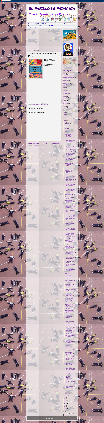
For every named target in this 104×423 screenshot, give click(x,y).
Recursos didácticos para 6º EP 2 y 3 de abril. (70, 364)
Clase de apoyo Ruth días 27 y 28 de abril (70, 198)
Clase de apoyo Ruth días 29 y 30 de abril (70, 161)
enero (66, 395)
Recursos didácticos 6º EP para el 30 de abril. (70, 141)
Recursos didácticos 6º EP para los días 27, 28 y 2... (70, 192)
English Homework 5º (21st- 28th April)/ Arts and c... (70, 241)
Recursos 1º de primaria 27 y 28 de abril (70, 175)
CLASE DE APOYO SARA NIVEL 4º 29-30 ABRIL (70, 156)
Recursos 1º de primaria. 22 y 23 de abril (70, 224)
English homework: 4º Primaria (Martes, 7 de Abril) (69, 311)
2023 (65, 117)
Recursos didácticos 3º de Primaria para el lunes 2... (70, 182)
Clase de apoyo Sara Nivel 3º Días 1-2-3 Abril (70, 389)
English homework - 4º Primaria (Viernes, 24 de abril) (70, 201)
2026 (65, 112)
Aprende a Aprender (52, 23)
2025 (65, 114)
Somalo (64, 102)
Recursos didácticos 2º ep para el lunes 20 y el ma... (70, 250)
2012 (65, 408)
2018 (65, 398)
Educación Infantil (41, 23)
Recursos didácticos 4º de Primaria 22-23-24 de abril (70, 226)
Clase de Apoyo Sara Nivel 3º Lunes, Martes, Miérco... (70, 338)
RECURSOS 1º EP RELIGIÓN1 (68, 317)
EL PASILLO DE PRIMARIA (52, 8)
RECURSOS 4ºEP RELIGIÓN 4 (68, 377)
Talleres (64, 106)
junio (66, 129)
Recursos (64, 99)
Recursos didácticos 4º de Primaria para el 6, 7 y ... (70, 328)
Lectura (64, 90)
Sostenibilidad (65, 103)
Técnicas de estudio (32, 25)
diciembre (67, 123)
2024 (65, 115)
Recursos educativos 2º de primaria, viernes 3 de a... (70, 356)
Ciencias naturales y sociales (68, 77)
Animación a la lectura (51, 25)
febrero (66, 393)
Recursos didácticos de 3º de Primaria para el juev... (70, 366)
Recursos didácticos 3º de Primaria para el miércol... (70, 292)
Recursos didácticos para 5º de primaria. (70, 361)
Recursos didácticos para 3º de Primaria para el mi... (70, 149)
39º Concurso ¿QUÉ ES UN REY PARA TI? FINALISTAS (70, 135)
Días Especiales (66, 81)
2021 (65, 120)
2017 (65, 400)
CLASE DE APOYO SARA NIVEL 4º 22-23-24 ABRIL (70, 232)
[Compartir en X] (44, 103)
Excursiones (65, 86)
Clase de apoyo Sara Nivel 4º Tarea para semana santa (70, 298)
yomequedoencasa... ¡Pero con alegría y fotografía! (70, 350)
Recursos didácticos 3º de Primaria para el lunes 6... (70, 319)
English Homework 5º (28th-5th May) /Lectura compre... (70, 164)
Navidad (64, 94)
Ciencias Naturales (66, 74)
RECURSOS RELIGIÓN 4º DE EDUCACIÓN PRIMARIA (70, 307)
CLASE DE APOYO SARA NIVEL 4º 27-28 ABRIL (70, 187)
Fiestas (64, 87)
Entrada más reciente (33, 143)
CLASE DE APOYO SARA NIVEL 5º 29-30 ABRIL (70, 154)
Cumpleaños (65, 80)
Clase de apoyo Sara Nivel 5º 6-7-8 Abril (70, 333)
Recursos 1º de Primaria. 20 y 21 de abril (70, 253)
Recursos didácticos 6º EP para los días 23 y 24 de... (70, 216)
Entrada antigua (56, 143)
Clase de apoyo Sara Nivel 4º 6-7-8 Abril (70, 336)
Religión (64, 100)
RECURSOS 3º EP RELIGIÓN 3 (68, 314)
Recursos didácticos (36, 104)
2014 (65, 405)
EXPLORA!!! (67, 345)
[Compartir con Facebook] (45, 103)
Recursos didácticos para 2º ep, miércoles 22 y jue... (70, 221)
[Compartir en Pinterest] (46, 103)
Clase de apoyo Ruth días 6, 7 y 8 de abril (70, 342)
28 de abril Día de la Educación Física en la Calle (69, 171)
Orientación (65, 97)
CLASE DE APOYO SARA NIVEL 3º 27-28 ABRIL (70, 190)
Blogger (56, 418)
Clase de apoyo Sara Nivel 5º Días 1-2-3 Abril (70, 387)
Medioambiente (66, 93)
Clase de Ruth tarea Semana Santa (69, 282)
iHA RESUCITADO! (68, 273)
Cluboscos (41, 25)
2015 (65, 403)
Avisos (64, 73)
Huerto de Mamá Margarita (70, 238)
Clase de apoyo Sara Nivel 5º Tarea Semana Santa (70, 295)
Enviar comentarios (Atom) (39, 145)
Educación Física (66, 83)
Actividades (65, 68)
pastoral (64, 107)
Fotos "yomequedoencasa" (70, 280)
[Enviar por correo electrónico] (42, 103)
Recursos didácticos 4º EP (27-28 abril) (70, 177)
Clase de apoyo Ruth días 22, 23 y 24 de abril (70, 237)
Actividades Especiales (67, 70)
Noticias (64, 96)
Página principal (32, 23)
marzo (66, 392)
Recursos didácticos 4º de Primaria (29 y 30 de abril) (70, 151)
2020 (65, 122)
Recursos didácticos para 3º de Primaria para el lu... (70, 258)
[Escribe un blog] (43, 103)
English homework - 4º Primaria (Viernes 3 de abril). (69, 353)
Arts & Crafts (65, 71)
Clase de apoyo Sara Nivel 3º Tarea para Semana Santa (70, 301)
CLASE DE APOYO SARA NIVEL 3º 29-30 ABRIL (70, 159)
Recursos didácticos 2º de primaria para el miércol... (70, 369)
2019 (65, 397)
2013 (65, 406)
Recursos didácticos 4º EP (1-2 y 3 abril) (70, 372)
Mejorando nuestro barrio (64, 25)
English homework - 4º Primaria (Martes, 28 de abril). (70, 168)
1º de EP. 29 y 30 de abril (69, 146)
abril (66, 133)
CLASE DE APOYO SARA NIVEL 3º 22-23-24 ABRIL (70, 229)
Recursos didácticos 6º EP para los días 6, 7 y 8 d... (70, 331)
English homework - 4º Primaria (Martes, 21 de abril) (70, 243)
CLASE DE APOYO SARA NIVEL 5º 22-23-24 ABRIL (70, 234)
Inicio (45, 143)
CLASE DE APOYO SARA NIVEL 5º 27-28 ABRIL (70, 185)
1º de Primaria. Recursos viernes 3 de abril (69, 359)
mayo (66, 131)
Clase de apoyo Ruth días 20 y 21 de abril (70, 270)
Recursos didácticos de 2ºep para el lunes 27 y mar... (70, 180)
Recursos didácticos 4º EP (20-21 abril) (70, 255)
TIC (63, 104)
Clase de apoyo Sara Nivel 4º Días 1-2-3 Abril (70, 384)
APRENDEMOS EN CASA (70, 194)
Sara (35, 102)
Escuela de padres (66, 84)
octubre (66, 126)
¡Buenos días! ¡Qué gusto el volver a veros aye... (70, 276)
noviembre (67, 125)
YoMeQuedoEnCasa (44, 104)
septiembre (67, 128)
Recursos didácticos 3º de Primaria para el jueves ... (70, 214)
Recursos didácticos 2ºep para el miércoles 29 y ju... (70, 144)
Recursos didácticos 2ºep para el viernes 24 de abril (70, 204)
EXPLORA (67, 196)
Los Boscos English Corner (65, 23)
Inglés (64, 89)
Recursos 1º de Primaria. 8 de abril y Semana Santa (70, 287)
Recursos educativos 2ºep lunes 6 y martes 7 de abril (70, 325)
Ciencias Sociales (66, 76)
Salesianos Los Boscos (33, 27)
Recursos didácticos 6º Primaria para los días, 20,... (69, 247)
